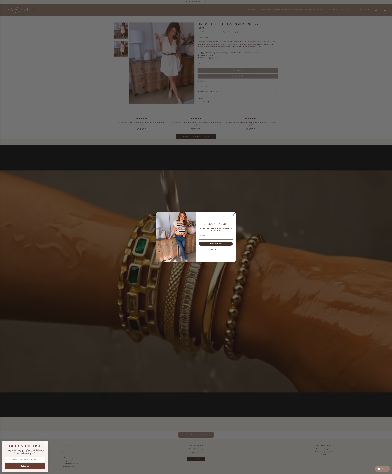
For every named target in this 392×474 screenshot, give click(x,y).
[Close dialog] (233, 214)
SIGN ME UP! (216, 243)
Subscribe (25, 466)
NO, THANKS (216, 249)
